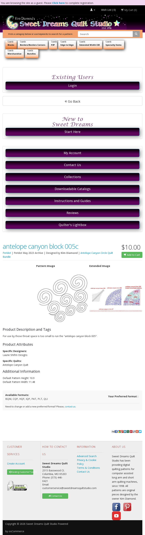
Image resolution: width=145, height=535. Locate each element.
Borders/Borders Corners (32, 45)
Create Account (16, 463)
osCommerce (16, 531)
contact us (70, 406)
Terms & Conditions (88, 467)
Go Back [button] (72, 101)
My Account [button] (72, 153)
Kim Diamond (69, 253)
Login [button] (72, 85)
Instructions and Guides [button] (72, 201)
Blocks (11, 45)
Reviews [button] (72, 213)
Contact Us (83, 471)
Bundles (31, 53)
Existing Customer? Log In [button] (22, 471)
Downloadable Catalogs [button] (73, 189)
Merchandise (14, 53)
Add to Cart (133, 254)
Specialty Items (113, 45)
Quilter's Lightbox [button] (72, 225)
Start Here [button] (72, 132)
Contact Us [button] (72, 165)
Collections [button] (72, 177)
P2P (53, 45)
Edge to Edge (67, 45)
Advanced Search (87, 456)
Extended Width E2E (89, 45)
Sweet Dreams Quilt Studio (41, 523)
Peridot (7, 253)
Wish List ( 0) (108, 9)
